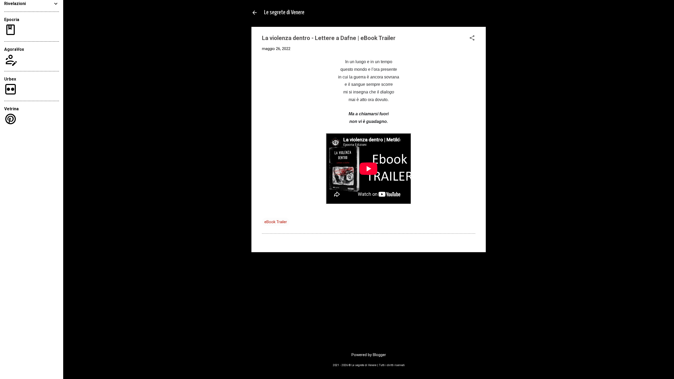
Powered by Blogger (368, 354)
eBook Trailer (275, 222)
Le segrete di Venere (284, 12)
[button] (472, 38)
